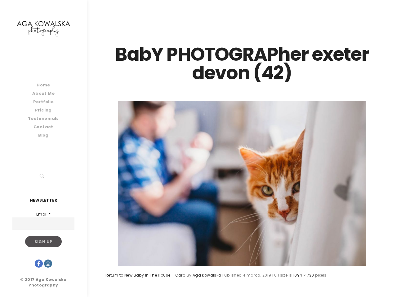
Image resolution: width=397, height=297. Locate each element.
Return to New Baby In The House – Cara (145, 275)
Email (43, 214)
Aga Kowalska (207, 275)
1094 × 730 (303, 275)
